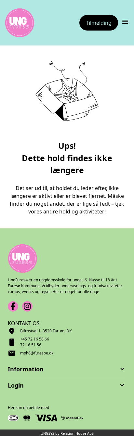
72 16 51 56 (30, 345)
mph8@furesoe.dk (36, 353)
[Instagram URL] (27, 306)
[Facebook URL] (13, 306)
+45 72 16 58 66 (34, 339)
